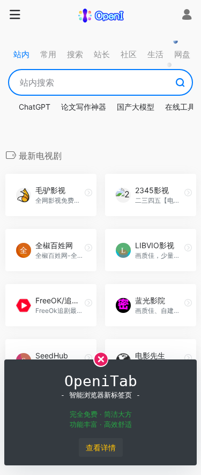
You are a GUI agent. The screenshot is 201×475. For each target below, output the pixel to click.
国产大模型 (135, 106)
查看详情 (101, 447)
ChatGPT (34, 106)
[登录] (186, 16)
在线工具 (180, 106)
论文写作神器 (83, 106)
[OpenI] (101, 15)
